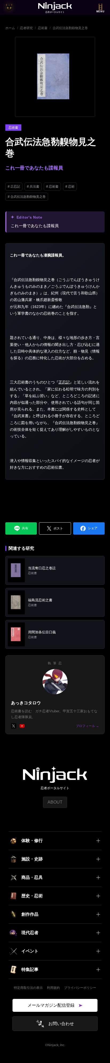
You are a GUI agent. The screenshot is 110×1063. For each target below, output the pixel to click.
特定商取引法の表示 (28, 988)
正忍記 (64, 382)
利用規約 (53, 988)
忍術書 (43, 28)
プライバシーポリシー (80, 988)
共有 (25, 528)
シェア (92, 528)
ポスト (58, 528)
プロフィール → (87, 726)
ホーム (10, 28)
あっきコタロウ (26, 703)
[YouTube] (22, 726)
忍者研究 (26, 28)
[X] (13, 726)
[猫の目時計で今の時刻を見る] (9, 7)
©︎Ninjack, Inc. (55, 1045)
